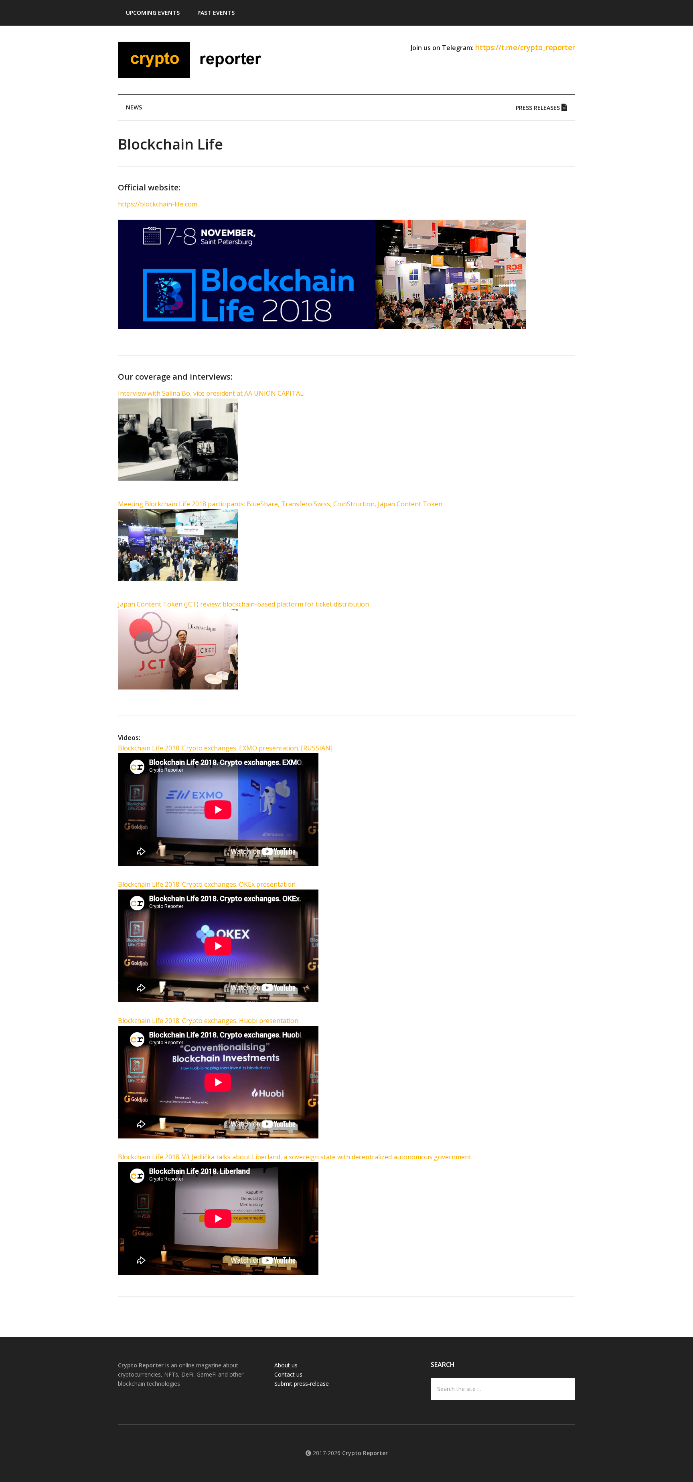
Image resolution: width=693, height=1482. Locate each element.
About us (286, 1365)
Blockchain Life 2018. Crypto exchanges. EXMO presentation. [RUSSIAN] (225, 748)
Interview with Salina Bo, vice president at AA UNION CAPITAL (211, 393)
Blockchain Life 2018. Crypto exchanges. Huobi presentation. (209, 1020)
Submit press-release (301, 1383)
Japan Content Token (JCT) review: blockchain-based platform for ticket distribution (243, 604)
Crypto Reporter (194, 60)
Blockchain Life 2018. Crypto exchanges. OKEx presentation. (207, 884)
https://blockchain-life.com (157, 204)
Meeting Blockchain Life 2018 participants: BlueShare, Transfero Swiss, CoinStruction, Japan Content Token (280, 503)
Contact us (288, 1374)
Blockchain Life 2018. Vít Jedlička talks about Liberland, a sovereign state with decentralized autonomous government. (295, 1156)
